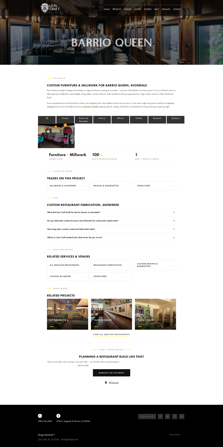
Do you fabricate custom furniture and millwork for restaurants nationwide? (82, 220)
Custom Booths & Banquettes (147, 265)
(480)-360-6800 (45, 421)
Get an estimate (147, 416)
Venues (127, 9)
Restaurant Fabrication (108, 265)
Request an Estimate (111, 373)
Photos (148, 9)
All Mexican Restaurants (64, 265)
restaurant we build (90, 106)
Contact (177, 9)
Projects (117, 9)
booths (77, 94)
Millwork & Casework (63, 186)
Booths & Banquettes (106, 186)
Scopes (137, 9)
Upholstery (144, 186)
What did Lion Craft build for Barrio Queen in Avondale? (73, 212)
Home (107, 9)
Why (156, 9)
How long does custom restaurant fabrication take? (71, 229)
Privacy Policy (174, 434)
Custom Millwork (60, 276)
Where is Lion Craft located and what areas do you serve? (74, 237)
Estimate (166, 9)
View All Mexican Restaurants (111, 334)
